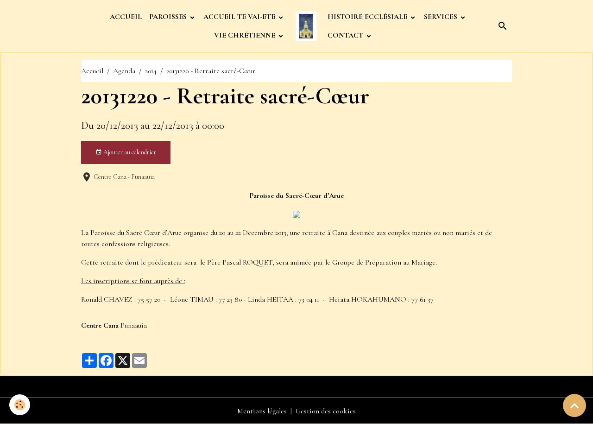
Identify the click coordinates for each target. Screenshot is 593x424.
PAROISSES (169, 16)
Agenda (124, 71)
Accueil (92, 71)
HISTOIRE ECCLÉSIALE (368, 16)
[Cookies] (19, 404)
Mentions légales (262, 411)
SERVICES (441, 16)
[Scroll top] (574, 405)
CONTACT (346, 35)
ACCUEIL (126, 16)
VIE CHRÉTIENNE (245, 35)
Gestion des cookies (326, 411)
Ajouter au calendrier (129, 152)
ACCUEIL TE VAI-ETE (240, 16)
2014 (151, 71)
